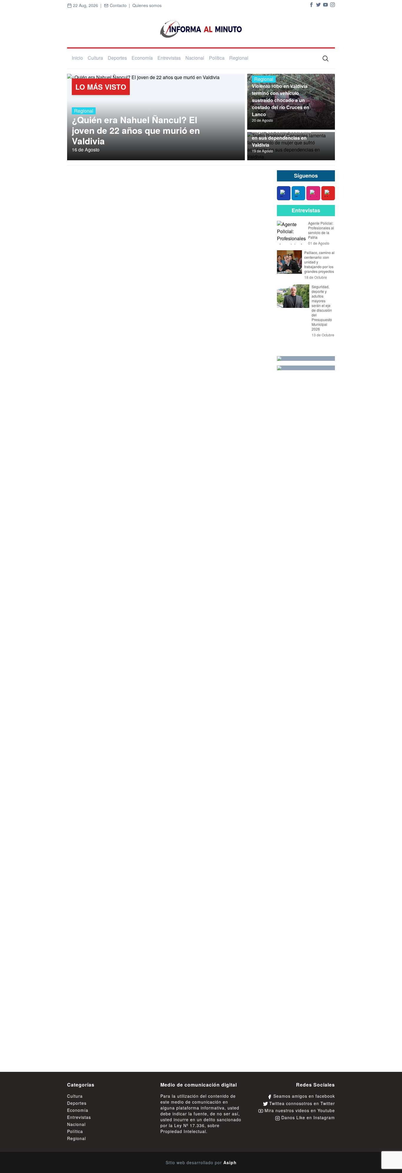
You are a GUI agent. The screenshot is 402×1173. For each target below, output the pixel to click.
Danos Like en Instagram (307, 1117)
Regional (238, 57)
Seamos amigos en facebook (303, 1096)
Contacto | (120, 5)
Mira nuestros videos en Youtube (299, 1110)
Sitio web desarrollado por (201, 1162)
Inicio (77, 57)
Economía (142, 57)
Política (217, 57)
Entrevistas (169, 57)
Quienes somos (147, 5)
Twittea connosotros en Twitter (301, 1103)
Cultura (95, 57)
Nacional (194, 57)
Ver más (252, 175)
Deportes (117, 57)
